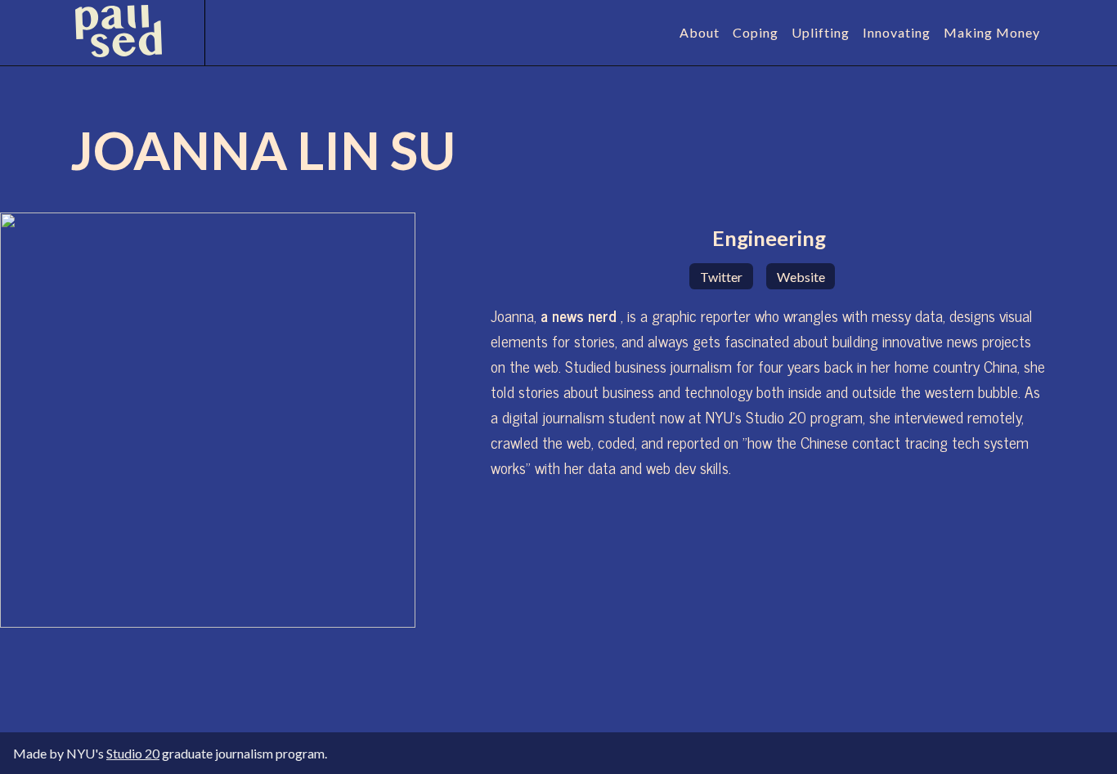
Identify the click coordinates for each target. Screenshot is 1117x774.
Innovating (897, 32)
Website (801, 276)
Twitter (721, 276)
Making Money (992, 32)
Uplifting (821, 32)
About (700, 32)
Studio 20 (132, 753)
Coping (755, 32)
